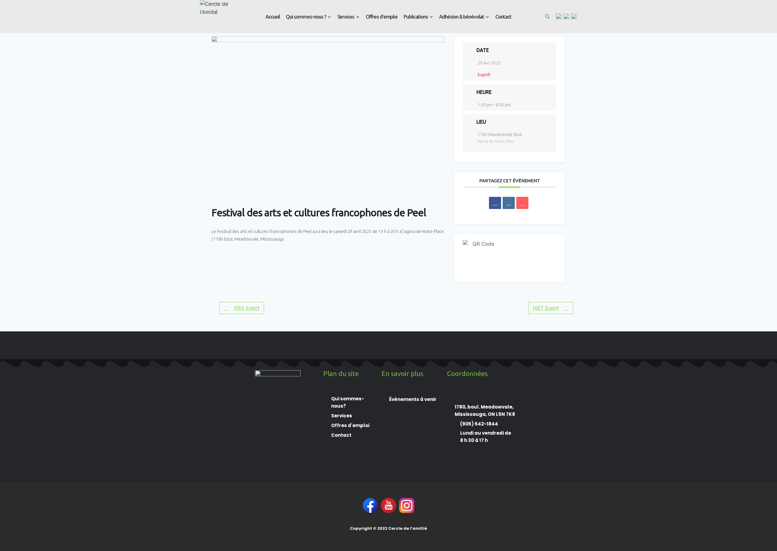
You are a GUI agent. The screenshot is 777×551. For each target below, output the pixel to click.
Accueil (273, 16)
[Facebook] (559, 16)
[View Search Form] (547, 16)
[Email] (522, 203)
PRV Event (247, 308)
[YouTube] (574, 16)
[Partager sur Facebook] (495, 203)
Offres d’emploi (382, 16)
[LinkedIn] (509, 203)
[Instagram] (566, 16)
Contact (503, 16)
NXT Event (546, 308)
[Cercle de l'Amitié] (215, 16)
